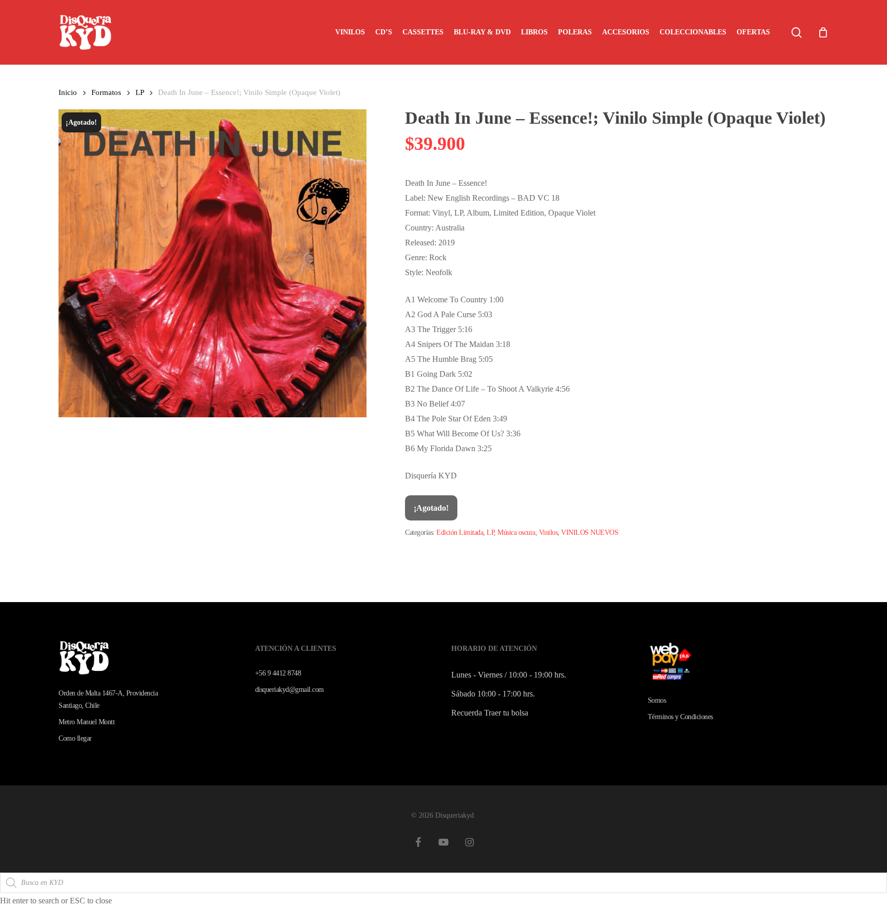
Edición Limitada (459, 532)
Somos (657, 700)
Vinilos (548, 532)
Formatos (106, 92)
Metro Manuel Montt (86, 722)
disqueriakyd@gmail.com (289, 689)
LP (140, 92)
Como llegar (75, 738)
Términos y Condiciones (680, 717)
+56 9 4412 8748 (278, 673)
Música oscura (516, 532)
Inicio (68, 92)
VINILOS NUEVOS (589, 532)
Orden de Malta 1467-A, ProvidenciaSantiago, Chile (108, 699)
